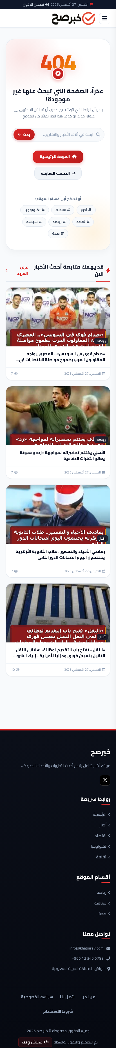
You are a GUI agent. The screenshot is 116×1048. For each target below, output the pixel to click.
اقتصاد (100, 836)
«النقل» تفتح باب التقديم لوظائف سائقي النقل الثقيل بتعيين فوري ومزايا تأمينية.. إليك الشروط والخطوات (59, 655)
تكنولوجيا (98, 846)
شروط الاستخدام (58, 1011)
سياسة (100, 903)
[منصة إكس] (105, 780)
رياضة (101, 892)
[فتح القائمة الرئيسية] (104, 18)
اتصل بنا (67, 996)
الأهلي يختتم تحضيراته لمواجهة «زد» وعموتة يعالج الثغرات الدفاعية (62, 455)
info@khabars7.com (87, 948)
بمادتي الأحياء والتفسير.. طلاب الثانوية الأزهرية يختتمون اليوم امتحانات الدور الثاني (60, 554)
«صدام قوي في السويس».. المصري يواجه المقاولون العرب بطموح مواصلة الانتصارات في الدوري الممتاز (62, 359)
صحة (102, 913)
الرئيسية (99, 814)
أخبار (102, 825)
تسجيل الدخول (33, 4)
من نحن (88, 996)
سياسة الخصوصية (37, 996)
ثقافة (101, 857)
